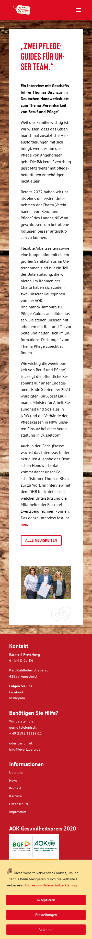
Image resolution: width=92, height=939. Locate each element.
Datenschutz (18, 804)
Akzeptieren (46, 900)
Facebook (16, 692)
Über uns (16, 772)
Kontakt (15, 788)
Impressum (33, 885)
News (13, 780)
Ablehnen (46, 929)
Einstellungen (46, 914)
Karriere (15, 796)
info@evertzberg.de (24, 749)
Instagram (17, 698)
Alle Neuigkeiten (41, 540)
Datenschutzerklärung (60, 885)
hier (24, 524)
